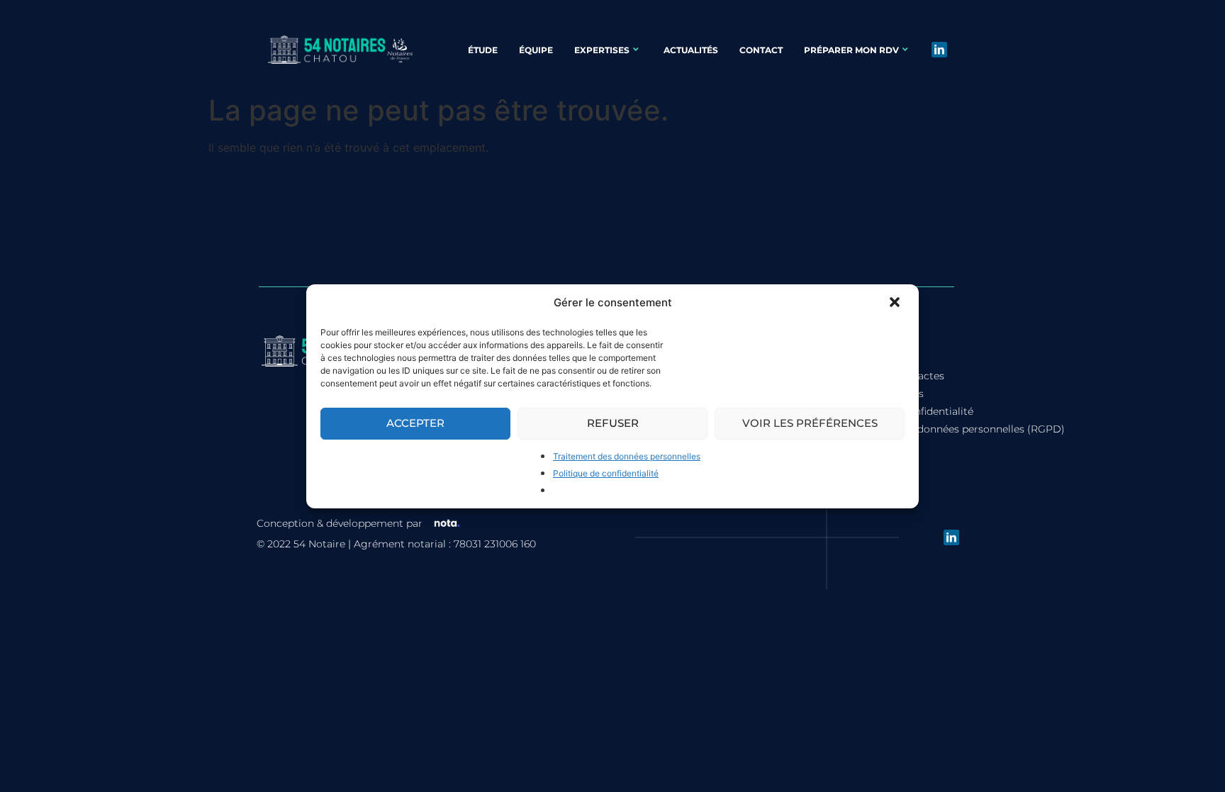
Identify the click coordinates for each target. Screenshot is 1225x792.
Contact (761, 50)
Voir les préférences (810, 423)
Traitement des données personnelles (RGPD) (952, 429)
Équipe (536, 50)
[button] (896, 303)
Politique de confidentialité (606, 473)
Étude (483, 50)
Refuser (613, 423)
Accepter (415, 423)
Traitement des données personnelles (626, 456)
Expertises (602, 50)
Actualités (691, 50)
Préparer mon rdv (851, 50)
